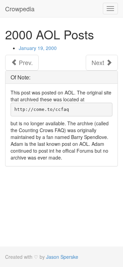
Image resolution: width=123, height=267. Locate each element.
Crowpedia (20, 8)
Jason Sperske (62, 256)
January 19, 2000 (38, 47)
